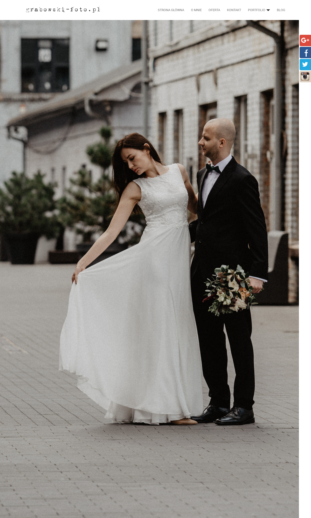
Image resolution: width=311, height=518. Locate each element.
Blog (281, 10)
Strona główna (171, 10)
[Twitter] (305, 64)
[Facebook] (305, 52)
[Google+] (305, 40)
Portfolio (257, 10)
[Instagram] (305, 76)
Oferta (214, 10)
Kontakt (234, 10)
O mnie (196, 10)
